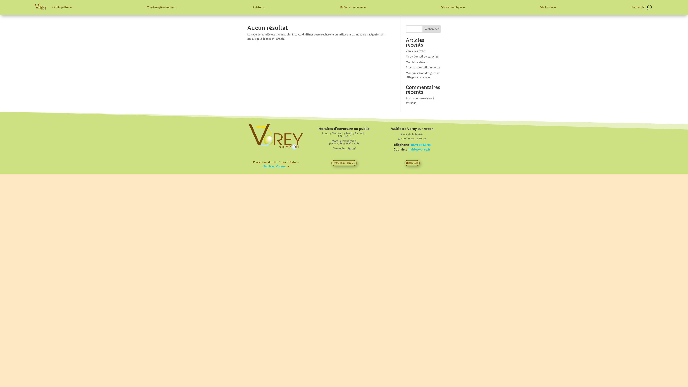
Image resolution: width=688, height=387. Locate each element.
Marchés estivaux (417, 62)
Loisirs (257, 7)
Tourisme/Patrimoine (160, 7)
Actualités (637, 7)
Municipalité (60, 7)
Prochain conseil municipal (423, 67)
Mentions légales (345, 163)
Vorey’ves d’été (415, 51)
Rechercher (431, 29)
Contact (413, 163)
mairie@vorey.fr (419, 149)
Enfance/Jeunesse (351, 7)
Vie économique (451, 7)
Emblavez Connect (275, 166)
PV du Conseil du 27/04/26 (422, 56)
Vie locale (546, 7)
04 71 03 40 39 (421, 145)
